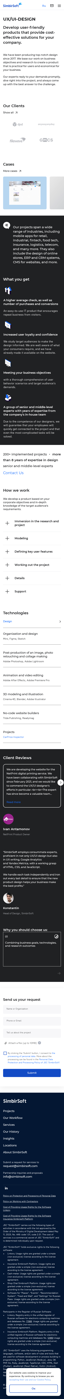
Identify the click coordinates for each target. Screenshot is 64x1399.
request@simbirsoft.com (20, 1166)
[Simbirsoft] (11, 6)
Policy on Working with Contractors (20, 1201)
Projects (8, 1111)
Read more (14, 802)
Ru (44, 6)
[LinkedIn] (6, 1188)
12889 (50, 1338)
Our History (11, 1131)
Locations (10, 1145)
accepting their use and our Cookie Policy (29, 1379)
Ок (33, 1388)
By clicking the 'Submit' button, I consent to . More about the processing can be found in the (34, 1058)
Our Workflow (13, 1118)
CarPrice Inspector (13, 737)
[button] (60, 782)
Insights (8, 1138)
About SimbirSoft (15, 1152)
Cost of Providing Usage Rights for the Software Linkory (27, 1209)
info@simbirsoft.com (17, 1176)
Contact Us (13, 473)
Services (9, 1125)
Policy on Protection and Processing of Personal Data (29, 1196)
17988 (29, 1321)
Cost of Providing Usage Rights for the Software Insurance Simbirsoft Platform (27, 1217)
